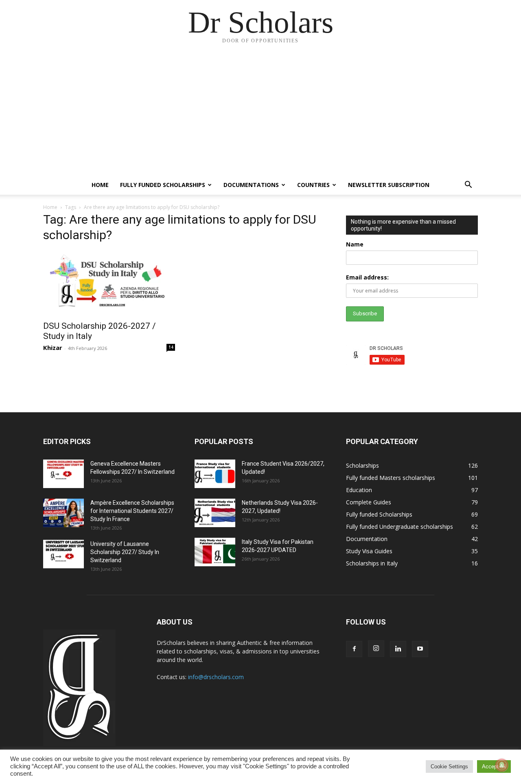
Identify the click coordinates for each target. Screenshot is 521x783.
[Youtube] (420, 649)
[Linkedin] (398, 649)
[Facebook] (354, 649)
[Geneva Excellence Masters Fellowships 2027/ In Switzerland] (63, 474)
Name (354, 244)
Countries (313, 185)
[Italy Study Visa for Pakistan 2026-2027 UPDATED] (215, 552)
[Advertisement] (260, 114)
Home (50, 207)
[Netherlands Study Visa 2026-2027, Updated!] (215, 513)
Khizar (52, 347)
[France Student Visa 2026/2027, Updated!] (215, 474)
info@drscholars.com (216, 677)
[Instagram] (376, 648)
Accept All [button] (494, 766)
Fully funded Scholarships (162, 185)
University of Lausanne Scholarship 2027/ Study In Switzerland (124, 552)
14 (171, 347)
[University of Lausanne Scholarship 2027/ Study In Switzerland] (63, 554)
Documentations (251, 185)
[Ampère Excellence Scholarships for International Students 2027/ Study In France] (63, 513)
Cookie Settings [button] (449, 766)
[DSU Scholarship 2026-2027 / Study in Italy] (109, 283)
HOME (100, 185)
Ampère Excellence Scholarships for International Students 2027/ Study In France (132, 510)
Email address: (367, 277)
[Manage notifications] (501, 765)
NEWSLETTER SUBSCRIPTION (388, 185)
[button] (468, 185)
